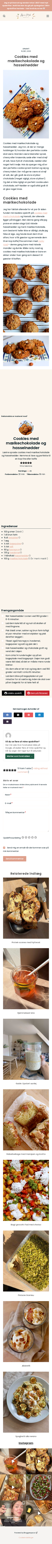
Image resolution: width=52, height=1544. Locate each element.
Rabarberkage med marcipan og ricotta (26, 1154)
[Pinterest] (28, 715)
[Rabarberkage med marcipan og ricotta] (26, 1119)
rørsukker (13, 537)
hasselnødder (22, 555)
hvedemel (14, 552)
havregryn (14, 549)
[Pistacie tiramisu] (26, 1261)
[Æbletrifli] (26, 1331)
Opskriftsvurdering (12, 837)
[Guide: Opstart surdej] (26, 1049)
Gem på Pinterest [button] (39, 693)
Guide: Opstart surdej (26, 1083)
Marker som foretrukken (20, 756)
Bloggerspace (29, 1533)
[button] (21, 462)
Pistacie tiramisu (26, 1295)
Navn (8, 794)
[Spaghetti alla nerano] (26, 1402)
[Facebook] (7, 715)
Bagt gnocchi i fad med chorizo (26, 1224)
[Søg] (4, 16)
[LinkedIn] (39, 715)
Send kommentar (14, 858)
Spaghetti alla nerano (26, 1436)
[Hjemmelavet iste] (26, 978)
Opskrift (26, 49)
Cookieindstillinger (26, 1537)
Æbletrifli (26, 1365)
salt (11, 546)
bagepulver (15, 543)
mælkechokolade (19, 558)
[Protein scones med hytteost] (26, 908)
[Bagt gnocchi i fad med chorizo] (26, 1190)
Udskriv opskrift (14, 693)
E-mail (8, 803)
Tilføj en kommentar (15, 812)
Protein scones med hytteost (26, 942)
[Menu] (48, 16)
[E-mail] (7, 721)
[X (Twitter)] (18, 715)
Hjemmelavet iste (26, 1013)
